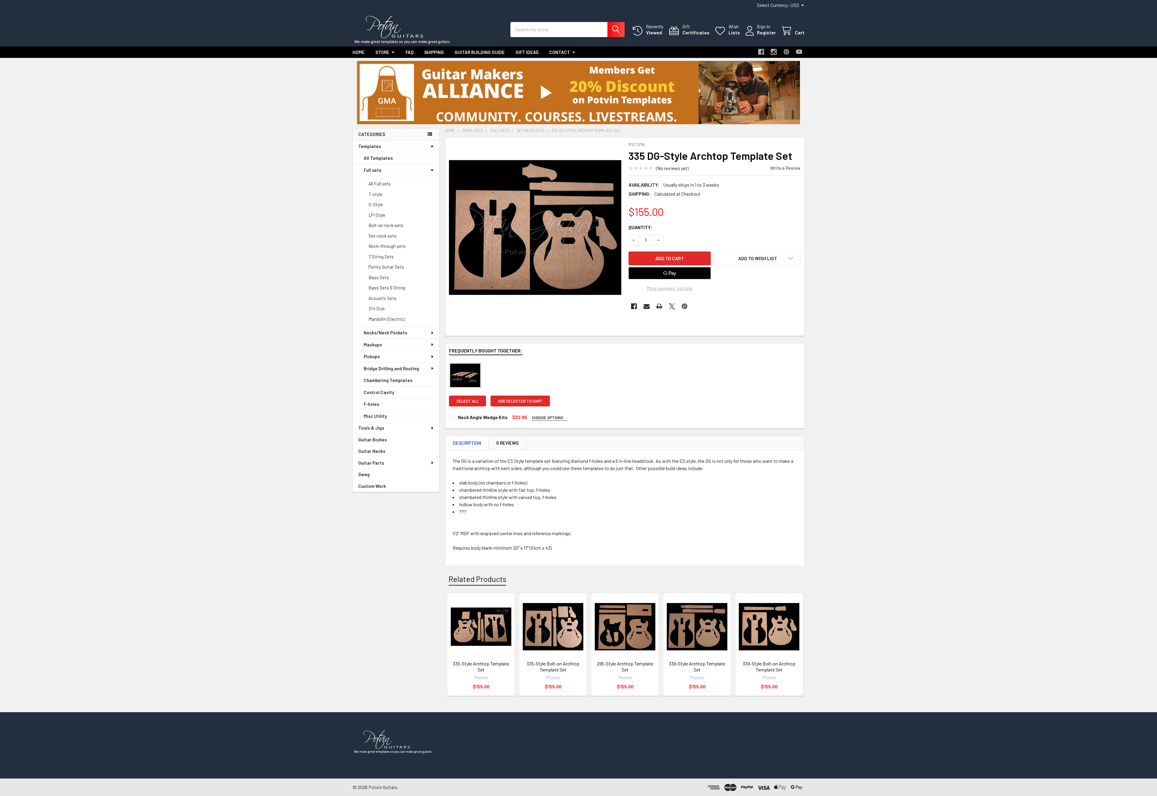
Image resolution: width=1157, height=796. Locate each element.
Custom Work (372, 486)
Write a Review (785, 168)
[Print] (659, 306)
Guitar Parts (371, 463)
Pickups (372, 356)
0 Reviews (507, 443)
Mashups (373, 344)
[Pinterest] (786, 51)
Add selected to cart (520, 401)
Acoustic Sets (382, 298)
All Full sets (379, 183)
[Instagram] (773, 51)
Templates (369, 146)
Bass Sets (378, 277)
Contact (559, 52)
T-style (375, 194)
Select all (467, 401)
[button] (578, 92)
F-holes (371, 404)
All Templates (378, 158)
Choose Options (548, 417)
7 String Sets (381, 256)
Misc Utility (375, 416)
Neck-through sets (387, 246)
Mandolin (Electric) (386, 319)
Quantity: (640, 227)
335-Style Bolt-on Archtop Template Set (553, 666)
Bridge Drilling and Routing (391, 368)
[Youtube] (799, 51)
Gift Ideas (527, 52)
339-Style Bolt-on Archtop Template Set (769, 666)
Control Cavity (379, 392)
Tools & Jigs (371, 428)
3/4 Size (376, 308)
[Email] (646, 306)
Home (359, 52)
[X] (671, 306)
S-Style (375, 204)
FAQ (409, 52)
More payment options (669, 288)
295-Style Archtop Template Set (625, 666)
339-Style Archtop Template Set (697, 666)
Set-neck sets (382, 235)
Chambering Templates (388, 380)
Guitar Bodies (372, 439)
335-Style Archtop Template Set (481, 666)
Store (382, 52)
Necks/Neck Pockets (385, 332)
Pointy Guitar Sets (386, 267)
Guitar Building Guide (480, 52)
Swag (364, 474)
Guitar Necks (371, 451)
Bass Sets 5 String (386, 287)
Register (766, 32)
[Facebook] (761, 51)
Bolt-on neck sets (385, 225)
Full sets (372, 170)
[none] (535, 227)
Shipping (434, 52)
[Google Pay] (670, 273)
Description (467, 443)
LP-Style (376, 215)
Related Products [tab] (477, 578)
